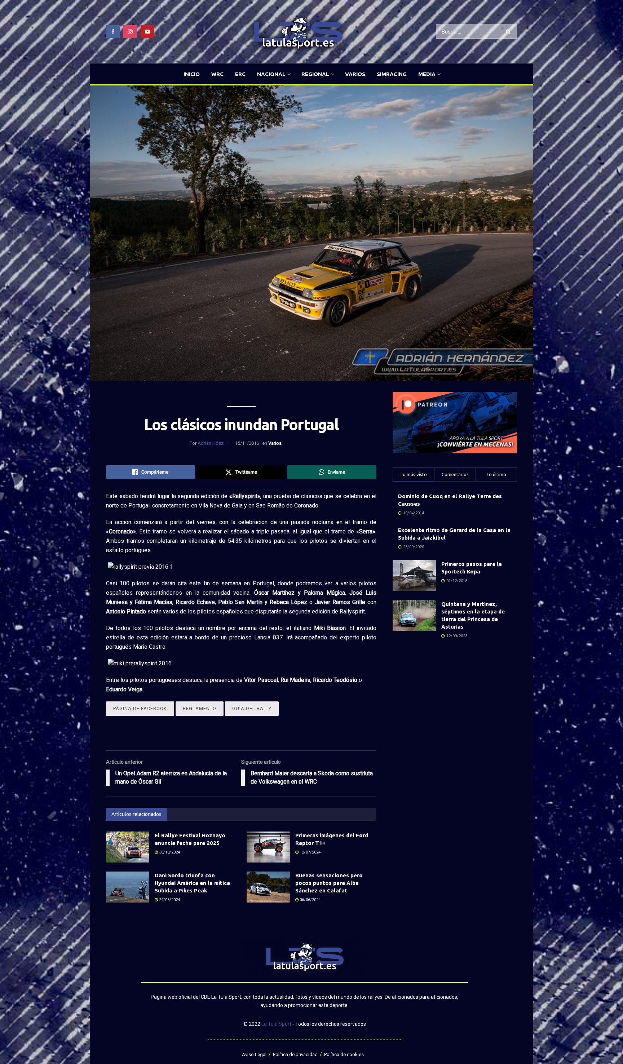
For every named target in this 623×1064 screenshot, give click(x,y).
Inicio (192, 74)
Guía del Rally (251, 708)
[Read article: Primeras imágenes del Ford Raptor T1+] (268, 847)
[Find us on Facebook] (113, 31)
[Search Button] (509, 32)
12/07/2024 (310, 852)
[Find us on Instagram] (130, 31)
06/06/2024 (310, 899)
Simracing (392, 74)
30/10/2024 (169, 852)
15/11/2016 (247, 443)
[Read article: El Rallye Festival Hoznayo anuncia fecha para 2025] (127, 847)
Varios (355, 74)
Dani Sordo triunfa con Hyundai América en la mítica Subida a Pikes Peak (192, 883)
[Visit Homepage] (298, 32)
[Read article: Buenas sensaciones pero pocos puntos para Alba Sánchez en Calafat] (268, 887)
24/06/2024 (169, 899)
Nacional (271, 74)
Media (427, 74)
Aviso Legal (254, 1054)
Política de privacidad (295, 1054)
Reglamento (199, 708)
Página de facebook (140, 708)
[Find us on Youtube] (147, 31)
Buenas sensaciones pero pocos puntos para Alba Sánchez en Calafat (329, 883)
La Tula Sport (276, 1024)
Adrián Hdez (211, 443)
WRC (217, 74)
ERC (240, 74)
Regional (315, 74)
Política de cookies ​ (344, 1054)
